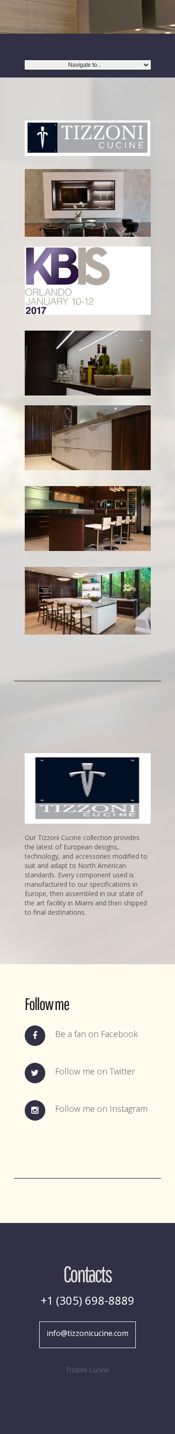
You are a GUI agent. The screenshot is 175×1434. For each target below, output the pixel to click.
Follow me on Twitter (95, 1071)
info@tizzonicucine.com (87, 1333)
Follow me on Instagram (101, 1108)
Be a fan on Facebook (96, 1033)
